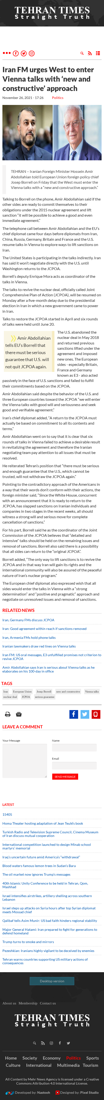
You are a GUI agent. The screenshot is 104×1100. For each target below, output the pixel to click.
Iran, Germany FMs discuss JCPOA (28, 620)
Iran (5, 691)
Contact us (48, 1003)
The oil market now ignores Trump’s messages (36, 874)
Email (55, 758)
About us (9, 1003)
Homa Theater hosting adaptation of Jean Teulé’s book (42, 823)
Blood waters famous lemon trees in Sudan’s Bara (39, 866)
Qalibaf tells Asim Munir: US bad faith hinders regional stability (49, 921)
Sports (92, 1058)
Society (29, 1058)
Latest (8, 804)
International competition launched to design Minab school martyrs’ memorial (46, 846)
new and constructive (68, 691)
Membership (28, 1003)
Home (11, 1058)
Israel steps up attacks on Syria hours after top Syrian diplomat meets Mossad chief (49, 910)
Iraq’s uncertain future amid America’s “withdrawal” (41, 857)
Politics (57, 98)
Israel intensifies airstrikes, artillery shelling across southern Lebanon (47, 897)
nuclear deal (10, 696)
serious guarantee (44, 696)
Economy (52, 1058)
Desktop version (52, 981)
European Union (22, 691)
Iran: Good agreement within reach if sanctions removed (44, 629)
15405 (7, 814)
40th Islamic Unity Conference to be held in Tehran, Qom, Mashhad (45, 885)
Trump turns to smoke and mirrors (28, 942)
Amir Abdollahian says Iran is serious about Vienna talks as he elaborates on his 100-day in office (48, 669)
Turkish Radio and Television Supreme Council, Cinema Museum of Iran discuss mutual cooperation (50, 834)
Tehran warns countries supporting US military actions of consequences (45, 961)
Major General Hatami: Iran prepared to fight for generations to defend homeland (49, 931)
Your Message (11, 740)
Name (55, 740)
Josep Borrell (44, 691)
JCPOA (26, 696)
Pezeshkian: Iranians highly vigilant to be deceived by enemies (48, 951)
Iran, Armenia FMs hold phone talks (29, 637)
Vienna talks (92, 691)
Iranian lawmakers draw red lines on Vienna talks (39, 646)
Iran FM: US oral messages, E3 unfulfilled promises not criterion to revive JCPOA (51, 656)
